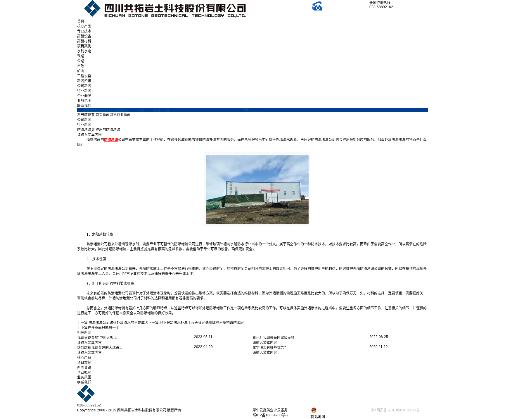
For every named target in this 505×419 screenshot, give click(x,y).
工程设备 (84, 76)
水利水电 (84, 51)
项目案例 (84, 46)
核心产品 (84, 26)
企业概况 (84, 96)
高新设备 (84, 36)
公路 (80, 61)
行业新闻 (84, 91)
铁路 (80, 56)
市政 (80, 66)
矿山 (80, 71)
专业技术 (84, 31)
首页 (80, 21)
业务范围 (84, 101)
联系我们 (84, 106)
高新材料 (84, 41)
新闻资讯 (84, 81)
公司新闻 (84, 86)
